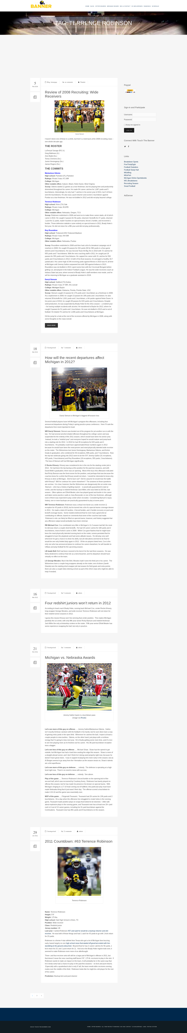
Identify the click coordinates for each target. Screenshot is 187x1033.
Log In (129, 130)
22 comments (68, 831)
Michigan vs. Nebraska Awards (70, 657)
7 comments (67, 348)
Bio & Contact (125, 6)
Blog (92, 6)
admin (80, 348)
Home (87, 6)
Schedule (155, 6)
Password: (128, 120)
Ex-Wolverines (137, 6)
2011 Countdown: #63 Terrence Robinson (78, 841)
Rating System (152, 1026)
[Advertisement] (93, 51)
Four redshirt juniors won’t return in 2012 (78, 603)
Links (144, 1026)
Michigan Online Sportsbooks (135, 178)
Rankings (147, 6)
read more (51, 325)
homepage (54, 82)
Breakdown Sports (131, 162)
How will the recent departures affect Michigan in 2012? (74, 360)
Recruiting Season (131, 183)
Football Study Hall (131, 170)
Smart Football (129, 186)
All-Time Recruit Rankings (111, 1026)
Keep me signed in (133, 125)
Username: (128, 115)
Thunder (82, 82)
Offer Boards (100, 6)
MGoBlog (127, 173)
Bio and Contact (125, 1026)
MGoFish (127, 175)
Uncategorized (51, 348)
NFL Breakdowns (130, 181)
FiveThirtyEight (130, 164)
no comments (69, 82)
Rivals (83, 718)
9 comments (67, 593)
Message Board (113, 6)
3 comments (67, 647)
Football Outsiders (131, 167)
